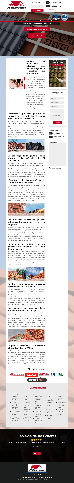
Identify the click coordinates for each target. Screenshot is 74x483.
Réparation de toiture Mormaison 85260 (27, 397)
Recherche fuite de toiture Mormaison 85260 (16, 419)
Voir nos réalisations (37, 29)
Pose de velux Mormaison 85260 (16, 413)
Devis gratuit (37, 36)
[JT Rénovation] (17, 5)
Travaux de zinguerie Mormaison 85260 (15, 397)
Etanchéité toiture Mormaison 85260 (61, 397)
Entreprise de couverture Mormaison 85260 (39, 406)
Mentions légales (50, 480)
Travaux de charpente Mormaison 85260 (26, 404)
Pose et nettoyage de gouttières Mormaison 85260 (15, 405)
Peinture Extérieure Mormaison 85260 (61, 412)
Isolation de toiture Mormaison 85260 (49, 410)
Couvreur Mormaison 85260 (49, 417)
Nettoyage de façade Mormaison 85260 (62, 404)
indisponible (55, 2)
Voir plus (37, 453)
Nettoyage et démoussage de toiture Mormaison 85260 (38, 398)
